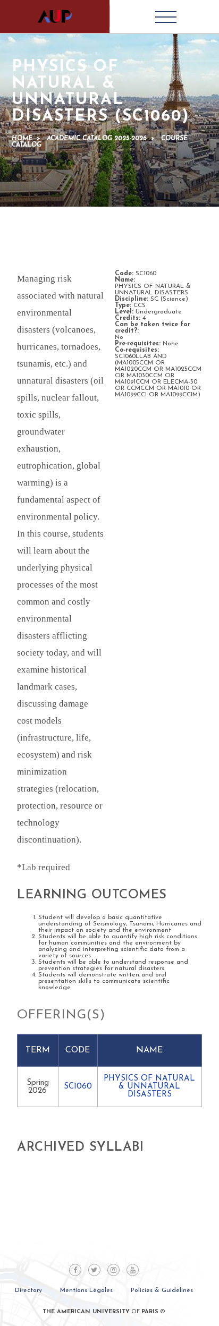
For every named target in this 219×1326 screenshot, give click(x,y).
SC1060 (78, 1087)
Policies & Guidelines (162, 1290)
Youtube (133, 1270)
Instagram (113, 1270)
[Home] (55, 16)
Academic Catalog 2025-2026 (97, 138)
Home (22, 138)
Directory (28, 1290)
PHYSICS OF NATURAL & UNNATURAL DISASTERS (149, 1087)
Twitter (94, 1270)
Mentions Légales (86, 1290)
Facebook (75, 1270)
